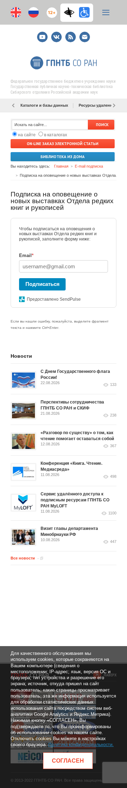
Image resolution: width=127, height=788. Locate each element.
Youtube (42, 34)
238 (113, 415)
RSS (69, 34)
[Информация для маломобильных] (84, 12)
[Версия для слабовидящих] (71, 12)
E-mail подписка (84, 37)
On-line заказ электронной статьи (62, 143)
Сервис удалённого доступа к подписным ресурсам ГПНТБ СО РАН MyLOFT (75, 500)
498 (113, 477)
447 (113, 542)
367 (113, 446)
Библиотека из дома (63, 156)
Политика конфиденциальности (80, 744)
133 (113, 385)
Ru (33, 12)
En (16, 12)
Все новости (23, 558)
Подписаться (42, 284)
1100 (112, 513)
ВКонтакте (56, 34)
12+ (50, 9)
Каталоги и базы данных (44, 105)
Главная (61, 166)
